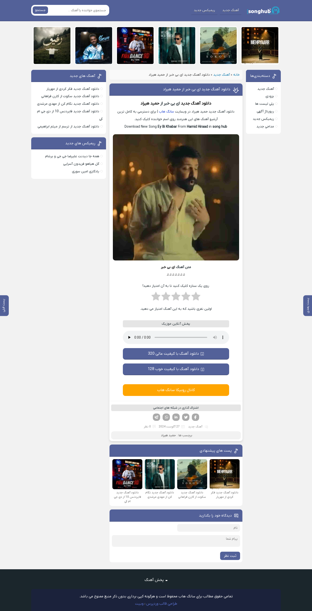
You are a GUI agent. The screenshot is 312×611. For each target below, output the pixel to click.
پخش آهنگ (154, 580)
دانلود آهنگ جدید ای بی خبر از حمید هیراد (196, 89)
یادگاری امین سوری (85, 171)
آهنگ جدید (230, 10)
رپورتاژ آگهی (265, 111)
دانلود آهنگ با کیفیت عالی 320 (173, 353)
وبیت (139, 603)
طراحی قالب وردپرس (161, 603)
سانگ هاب (166, 111)
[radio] (195, 298)
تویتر (185, 417)
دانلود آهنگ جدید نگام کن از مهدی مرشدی (68, 104)
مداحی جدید (265, 126)
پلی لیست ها (264, 104)
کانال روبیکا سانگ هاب (176, 390)
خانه (236, 74)
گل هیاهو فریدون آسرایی (81, 164)
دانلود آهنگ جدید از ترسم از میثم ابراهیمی (68, 126)
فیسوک (195, 417)
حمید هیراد (149, 103)
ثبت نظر (230, 555)
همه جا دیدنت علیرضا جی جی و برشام (72, 156)
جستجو (40, 10)
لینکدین (176, 417)
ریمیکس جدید (204, 10)
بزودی (269, 96)
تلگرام (156, 417)
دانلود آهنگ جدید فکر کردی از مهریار (72, 89)
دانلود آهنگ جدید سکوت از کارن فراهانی (70, 96)
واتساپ (166, 417)
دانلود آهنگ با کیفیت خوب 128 (173, 369)
